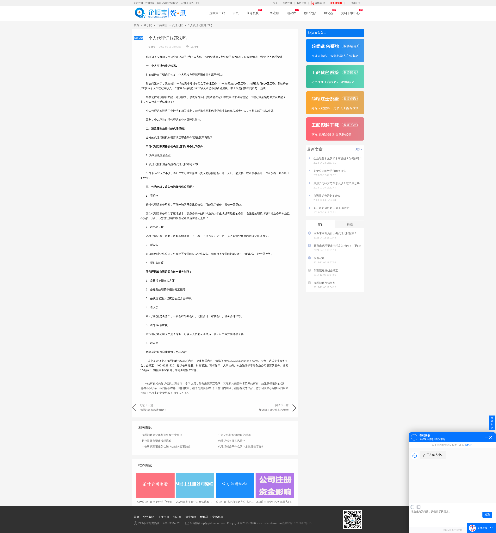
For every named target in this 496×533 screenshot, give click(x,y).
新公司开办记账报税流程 (156, 440)
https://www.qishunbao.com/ (241, 360)
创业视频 (310, 13)
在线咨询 (492, 423)
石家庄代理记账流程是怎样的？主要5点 (337, 245)
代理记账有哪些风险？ (231, 440)
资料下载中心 (350, 13)
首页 (235, 13)
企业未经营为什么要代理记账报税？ (335, 233)
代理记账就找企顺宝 (326, 270)
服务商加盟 (336, 3)
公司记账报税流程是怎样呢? (235, 434)
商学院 (148, 25)
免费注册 (287, 3)
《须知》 (468, 445)
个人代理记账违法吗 (200, 25)
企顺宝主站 (217, 13)
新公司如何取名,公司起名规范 (331, 208)
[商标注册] (335, 103)
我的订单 (301, 3)
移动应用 (355, 3)
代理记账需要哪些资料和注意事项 (162, 434)
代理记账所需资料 (324, 282)
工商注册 (273, 13)
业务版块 (252, 13)
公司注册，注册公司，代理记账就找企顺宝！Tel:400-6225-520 (166, 3)
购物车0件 (320, 3)
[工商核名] (335, 77)
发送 (487, 514)
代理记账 (177, 25)
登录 (275, 3)
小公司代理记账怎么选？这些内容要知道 (166, 446)
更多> (358, 149)
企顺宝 (151, 47)
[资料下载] (335, 129)
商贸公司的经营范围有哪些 (329, 170)
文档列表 (217, 516)
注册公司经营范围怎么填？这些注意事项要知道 (337, 183)
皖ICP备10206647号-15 (297, 523)
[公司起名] (335, 51)
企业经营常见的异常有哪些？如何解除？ (337, 158)
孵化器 (328, 13)
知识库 (291, 13)
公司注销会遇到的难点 (327, 195)
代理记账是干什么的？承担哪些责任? (240, 446)
